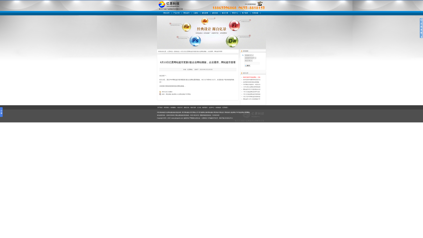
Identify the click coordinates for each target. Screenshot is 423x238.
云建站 (195, 13)
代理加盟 (255, 13)
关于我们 (160, 107)
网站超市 (186, 13)
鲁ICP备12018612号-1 (226, 118)
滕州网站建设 (209, 112)
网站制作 (227, 112)
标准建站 (173, 107)
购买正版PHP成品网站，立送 (251, 77)
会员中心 (211, 107)
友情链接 (218, 107)
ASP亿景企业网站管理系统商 (251, 87)
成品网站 (174, 94)
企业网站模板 (181, 94)
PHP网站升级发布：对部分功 (251, 84)
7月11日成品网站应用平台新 (251, 92)
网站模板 (168, 94)
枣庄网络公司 (194, 112)
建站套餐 (205, 13)
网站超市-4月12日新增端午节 (251, 99)
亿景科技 (170, 51)
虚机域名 (215, 13)
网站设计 (222, 112)
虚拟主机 (186, 107)
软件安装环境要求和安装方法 (251, 79)
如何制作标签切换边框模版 (251, 82)
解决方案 (225, 13)
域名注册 (193, 107)
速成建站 (247, 112)
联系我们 (166, 107)
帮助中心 (235, 13)
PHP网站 (188, 94)
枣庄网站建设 (186, 112)
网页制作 (216, 112)
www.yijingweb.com (177, 118)
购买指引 (205, 107)
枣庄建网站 (202, 112)
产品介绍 (176, 13)
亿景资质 (224, 107)
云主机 (199, 107)
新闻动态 (176, 51)
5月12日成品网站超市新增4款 (251, 94)
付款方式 (180, 107)
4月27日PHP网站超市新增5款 (251, 96)
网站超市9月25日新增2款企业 (251, 89)
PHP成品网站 (240, 112)
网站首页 (166, 13)
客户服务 (245, 13)
